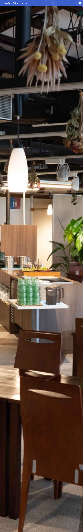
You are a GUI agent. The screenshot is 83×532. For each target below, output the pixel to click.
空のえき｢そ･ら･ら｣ (16, 3)
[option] (41, 266)
